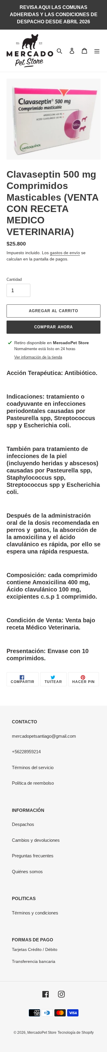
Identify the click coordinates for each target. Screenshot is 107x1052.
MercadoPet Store (41, 1032)
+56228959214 (26, 751)
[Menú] (97, 50)
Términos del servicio (33, 767)
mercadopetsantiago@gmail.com (44, 736)
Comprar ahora (53, 327)
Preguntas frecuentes (33, 855)
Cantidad (14, 279)
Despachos (23, 824)
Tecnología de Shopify (76, 1032)
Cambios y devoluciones (36, 840)
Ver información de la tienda (38, 357)
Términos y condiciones (35, 912)
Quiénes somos (27, 871)
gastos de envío (65, 252)
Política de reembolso (33, 783)
